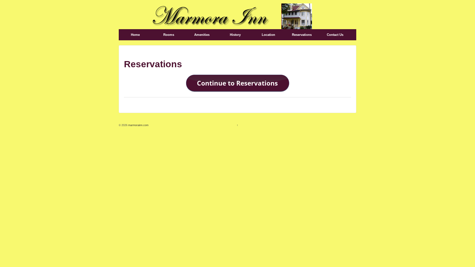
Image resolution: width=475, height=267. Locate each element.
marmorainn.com (137, 125)
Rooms (168, 35)
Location (268, 35)
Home (135, 35)
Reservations (302, 35)
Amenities (202, 35)
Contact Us (335, 35)
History (235, 35)
